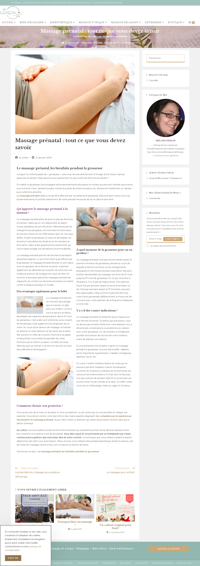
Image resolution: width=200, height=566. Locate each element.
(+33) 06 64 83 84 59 (102, 3)
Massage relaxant (88, 563)
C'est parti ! (172, 239)
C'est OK (13, 558)
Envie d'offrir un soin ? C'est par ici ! (165, 178)
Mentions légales (162, 563)
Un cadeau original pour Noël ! (115, 527)
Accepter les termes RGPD (163, 246)
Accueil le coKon (168, 549)
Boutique (125, 563)
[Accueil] (63, 42)
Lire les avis (154, 198)
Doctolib (117, 3)
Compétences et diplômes (165, 155)
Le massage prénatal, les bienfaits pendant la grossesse (68, 451)
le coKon (24, 157)
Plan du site (184, 563)
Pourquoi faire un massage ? (75, 523)
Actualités (141, 563)
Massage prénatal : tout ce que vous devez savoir (110, 42)
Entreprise (109, 563)
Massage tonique (63, 563)
